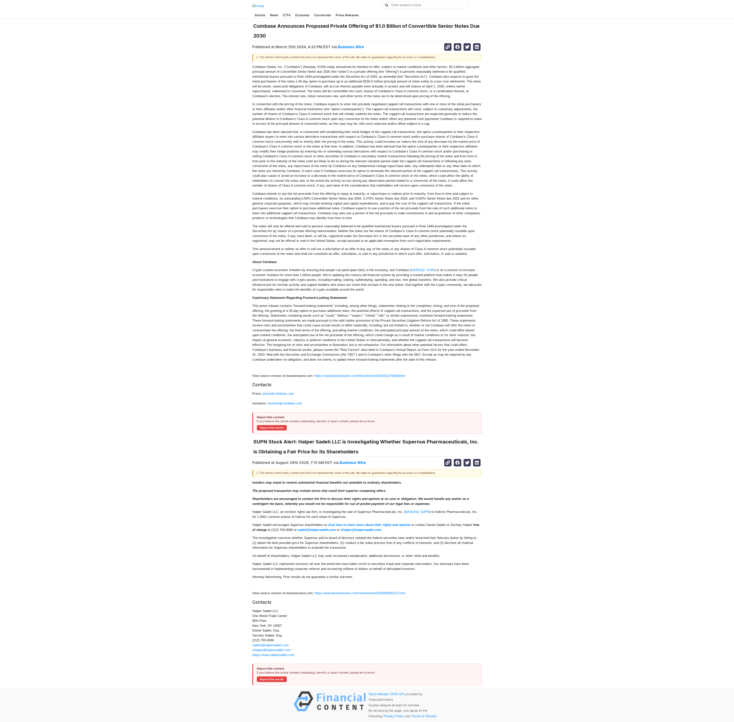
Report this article (272, 427)
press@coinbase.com (278, 393)
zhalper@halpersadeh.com (271, 650)
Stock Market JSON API (386, 694)
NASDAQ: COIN (422, 270)
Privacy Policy (393, 716)
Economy (302, 15)
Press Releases (347, 15)
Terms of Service (423, 716)
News (274, 15)
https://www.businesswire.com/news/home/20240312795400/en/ (359, 376)
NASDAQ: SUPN (417, 512)
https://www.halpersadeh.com (273, 655)
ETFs (287, 15)
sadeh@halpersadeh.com (270, 645)
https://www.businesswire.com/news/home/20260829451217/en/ (359, 593)
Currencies (322, 15)
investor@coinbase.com (285, 403)
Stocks (260, 15)
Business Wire (351, 47)
